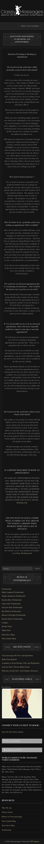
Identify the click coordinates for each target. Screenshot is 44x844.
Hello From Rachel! (9, 659)
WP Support (35, 841)
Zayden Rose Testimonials (12, 600)
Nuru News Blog (8, 634)
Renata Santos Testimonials (12, 619)
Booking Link (22, 502)
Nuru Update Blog (9, 638)
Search (37, 568)
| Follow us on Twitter (13, 750)
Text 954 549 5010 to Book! (12, 732)
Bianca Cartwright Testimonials (14, 615)
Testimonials (6, 589)
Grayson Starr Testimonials (12, 607)
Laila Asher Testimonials (11, 603)
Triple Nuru (6, 630)
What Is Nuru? (7, 812)
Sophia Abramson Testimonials (14, 596)
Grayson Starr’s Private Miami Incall (15, 667)
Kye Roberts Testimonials (11, 611)
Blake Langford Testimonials (13, 592)
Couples (5, 622)
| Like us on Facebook (12, 741)
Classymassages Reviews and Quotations (17, 655)
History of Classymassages (12, 816)
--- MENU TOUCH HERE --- (30, 26)
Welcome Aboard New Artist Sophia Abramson (20, 670)
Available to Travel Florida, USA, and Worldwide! (21, 663)
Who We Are (7, 808)
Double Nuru (7, 626)
